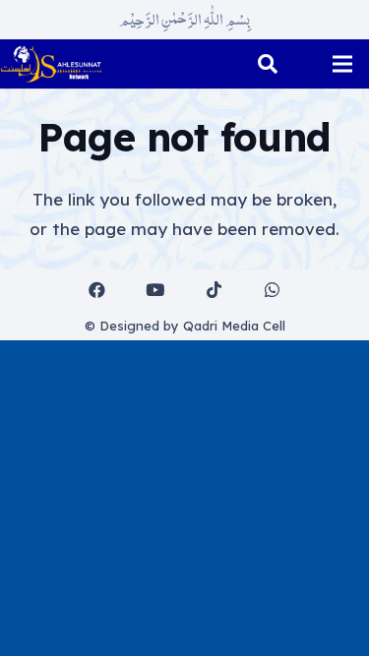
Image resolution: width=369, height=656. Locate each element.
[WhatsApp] (273, 290)
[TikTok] (214, 290)
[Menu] (342, 64)
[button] (267, 64)
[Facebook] (97, 290)
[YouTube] (156, 290)
